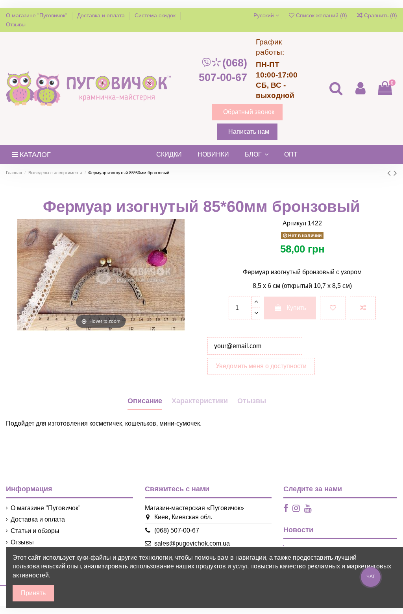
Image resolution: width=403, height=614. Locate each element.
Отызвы (251, 401)
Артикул (294, 223)
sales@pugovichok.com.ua (192, 543)
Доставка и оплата (101, 15)
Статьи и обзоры (35, 530)
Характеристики (200, 401)
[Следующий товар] (395, 173)
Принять (33, 593)
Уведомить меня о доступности (261, 366)
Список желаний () (321, 15)
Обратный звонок (248, 112)
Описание (145, 401)
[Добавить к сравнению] (363, 308)
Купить (296, 307)
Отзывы (16, 24)
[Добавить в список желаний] (333, 308)
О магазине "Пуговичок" (37, 15)
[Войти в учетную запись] (360, 88)
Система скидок (156, 15)
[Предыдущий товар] (390, 173)
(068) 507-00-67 (223, 70)
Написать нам (248, 131)
